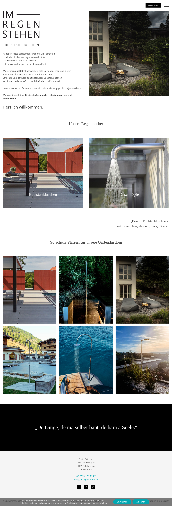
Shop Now (153, 5)
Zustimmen (122, 501)
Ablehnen (141, 501)
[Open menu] (166, 5)
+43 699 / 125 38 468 (86, 476)
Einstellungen (34, 503)
